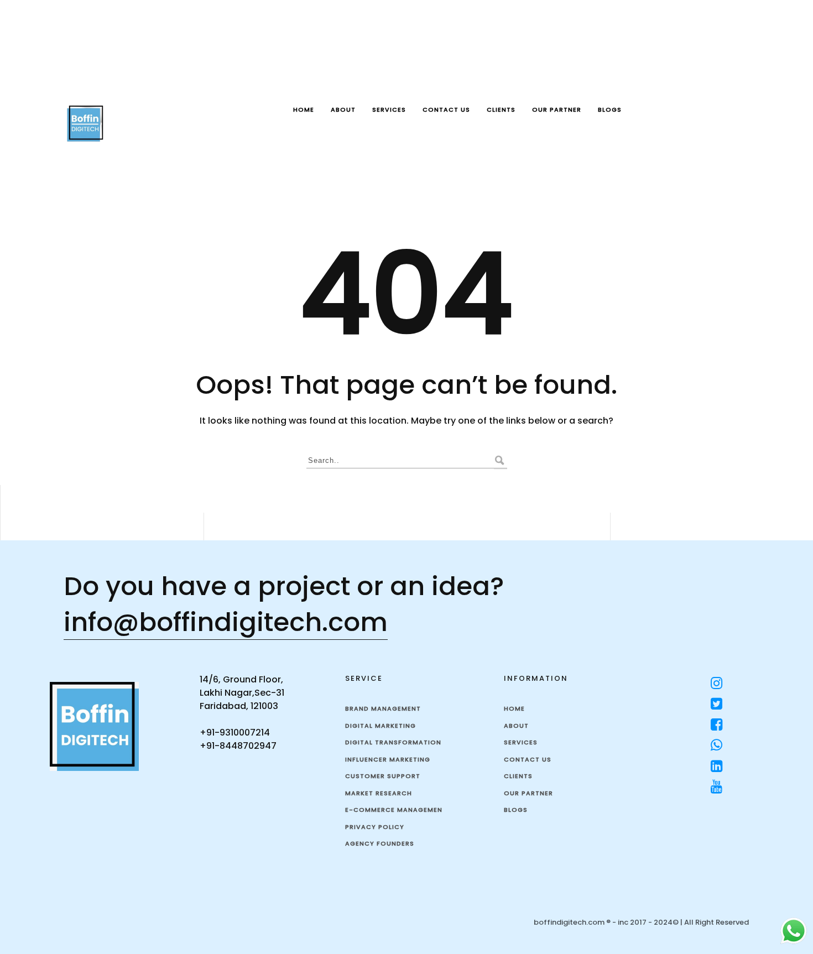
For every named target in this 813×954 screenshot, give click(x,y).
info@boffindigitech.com (226, 622)
